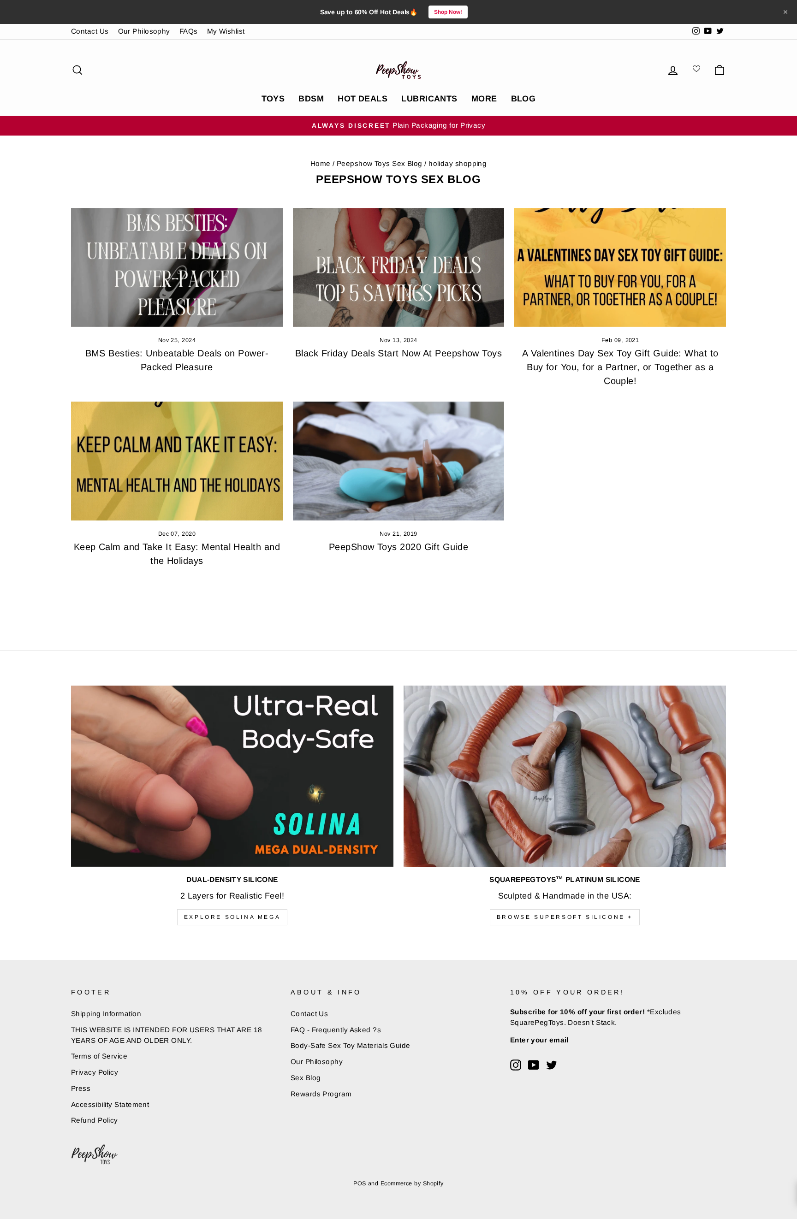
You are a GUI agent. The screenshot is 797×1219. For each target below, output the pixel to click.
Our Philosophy (144, 31)
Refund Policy (94, 1120)
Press (80, 1088)
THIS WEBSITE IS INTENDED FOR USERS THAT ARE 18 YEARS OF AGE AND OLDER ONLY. (166, 1035)
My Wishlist (226, 31)
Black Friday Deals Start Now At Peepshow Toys (398, 353)
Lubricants (429, 98)
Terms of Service (99, 1056)
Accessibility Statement (110, 1104)
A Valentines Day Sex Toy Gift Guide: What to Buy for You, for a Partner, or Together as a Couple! (620, 367)
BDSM (311, 98)
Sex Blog (306, 1078)
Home (320, 163)
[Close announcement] (785, 12)
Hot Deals (362, 98)
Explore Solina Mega (232, 917)
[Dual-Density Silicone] (232, 776)
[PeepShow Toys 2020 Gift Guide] (399, 461)
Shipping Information (106, 1014)
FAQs (188, 31)
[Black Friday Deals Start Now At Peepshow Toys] (399, 267)
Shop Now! (448, 12)
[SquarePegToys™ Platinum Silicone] (565, 776)
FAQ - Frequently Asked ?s (336, 1030)
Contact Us (90, 31)
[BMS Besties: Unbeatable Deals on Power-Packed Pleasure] (177, 267)
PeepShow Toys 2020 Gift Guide (398, 547)
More (484, 98)
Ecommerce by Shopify (412, 1183)
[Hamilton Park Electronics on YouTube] (533, 1065)
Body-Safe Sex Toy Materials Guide (350, 1045)
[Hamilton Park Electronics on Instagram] (515, 1065)
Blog (523, 98)
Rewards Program (321, 1094)
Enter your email (539, 1040)
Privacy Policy (94, 1072)
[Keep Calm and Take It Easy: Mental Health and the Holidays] (177, 461)
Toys (273, 98)
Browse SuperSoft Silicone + (565, 917)
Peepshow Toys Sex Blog (379, 163)
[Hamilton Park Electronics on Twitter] (551, 1065)
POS (359, 1183)
